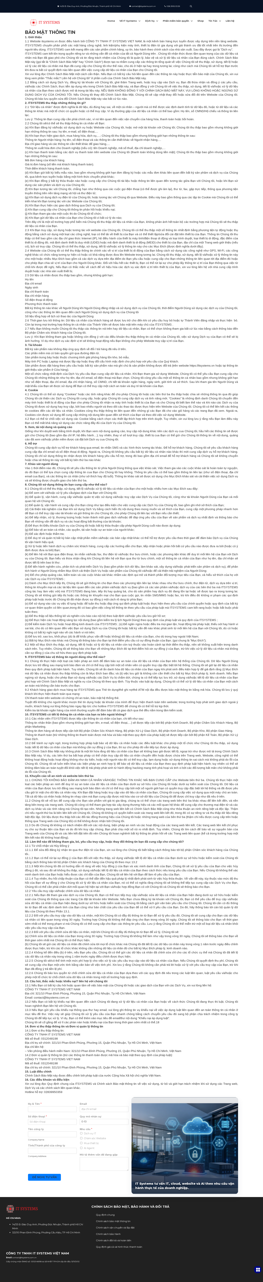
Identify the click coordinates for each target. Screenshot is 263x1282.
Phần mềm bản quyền (176, 20)
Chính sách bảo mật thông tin (113, 1221)
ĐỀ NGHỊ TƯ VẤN (44, 1177)
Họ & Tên (35, 1103)
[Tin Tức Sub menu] (220, 21)
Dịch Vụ (149, 20)
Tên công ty (36, 1129)
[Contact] (257, 1269)
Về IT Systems (128, 20)
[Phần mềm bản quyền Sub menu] (192, 21)
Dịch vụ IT (90, 1133)
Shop (200, 20)
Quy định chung (105, 1214)
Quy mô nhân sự (90, 1116)
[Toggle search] (191, 6)
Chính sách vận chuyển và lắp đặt (115, 1227)
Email (83, 1103)
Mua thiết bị (91, 1143)
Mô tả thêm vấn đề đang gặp (98, 1154)
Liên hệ (230, 20)
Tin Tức (212, 20)
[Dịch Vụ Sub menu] (157, 21)
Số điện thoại (37, 1116)
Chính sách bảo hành (108, 1234)
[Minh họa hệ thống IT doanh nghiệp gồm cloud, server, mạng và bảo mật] (185, 1131)
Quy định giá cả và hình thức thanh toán (119, 1246)
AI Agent (89, 1148)
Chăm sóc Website (95, 1138)
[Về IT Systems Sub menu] (139, 21)
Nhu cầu (86, 1129)
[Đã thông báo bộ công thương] (114, 1262)
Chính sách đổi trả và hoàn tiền (113, 1240)
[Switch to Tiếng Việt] (204, 6)
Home (111, 20)
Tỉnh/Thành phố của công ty (46, 1145)
